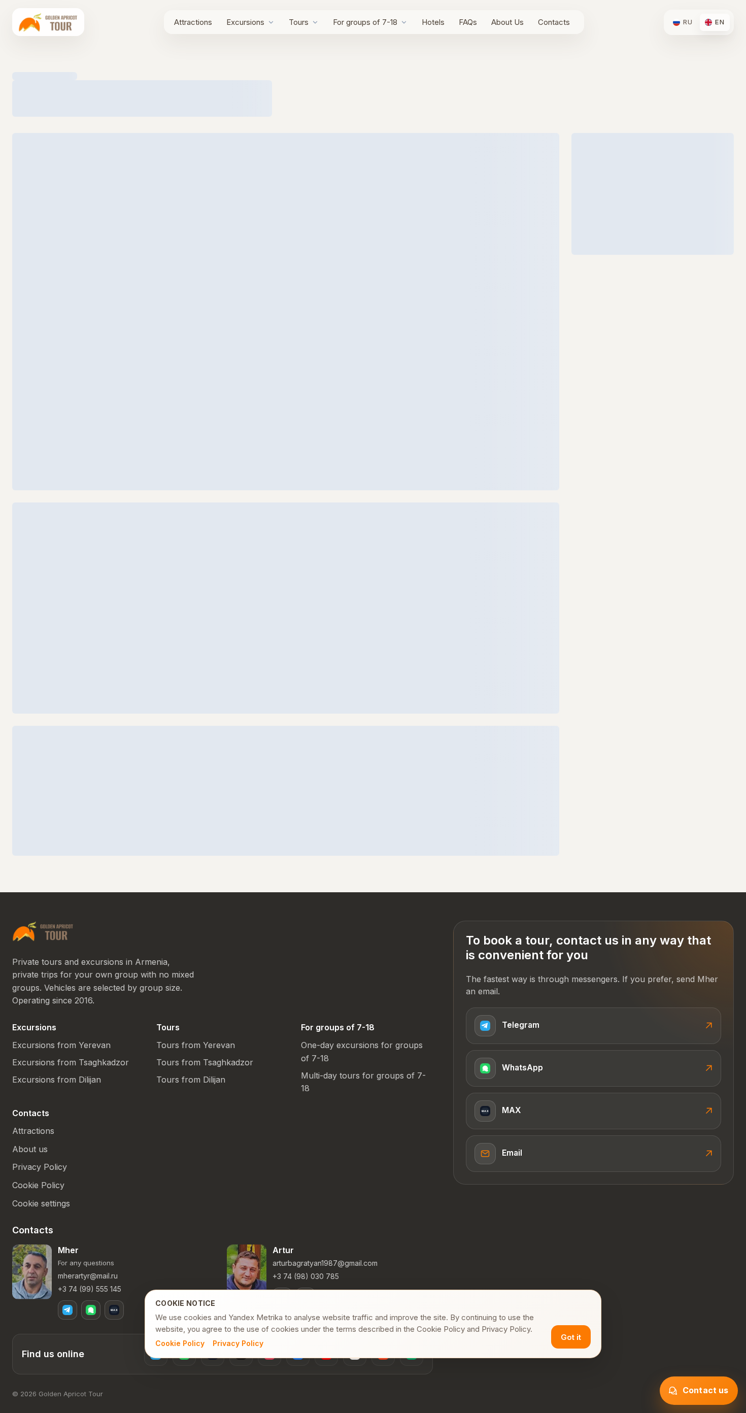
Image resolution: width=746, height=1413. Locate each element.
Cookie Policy (180, 1343)
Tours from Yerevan (195, 1045)
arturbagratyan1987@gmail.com (325, 1263)
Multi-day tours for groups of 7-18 (363, 1082)
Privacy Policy (238, 1343)
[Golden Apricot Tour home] (48, 22)
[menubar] (372, 22)
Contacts (30, 1113)
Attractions (33, 1131)
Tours (168, 1027)
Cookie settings (41, 1203)
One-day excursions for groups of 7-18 (362, 1051)
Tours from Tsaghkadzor (204, 1062)
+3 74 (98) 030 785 (306, 1276)
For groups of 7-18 (338, 1027)
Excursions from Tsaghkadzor (70, 1062)
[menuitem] (193, 22)
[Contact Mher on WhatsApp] (90, 1310)
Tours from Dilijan (190, 1079)
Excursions (34, 1027)
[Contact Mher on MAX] (114, 1310)
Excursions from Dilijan (56, 1079)
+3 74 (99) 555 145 (89, 1289)
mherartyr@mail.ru (88, 1275)
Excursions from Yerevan (61, 1045)
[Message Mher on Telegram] (67, 1310)
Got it (571, 1337)
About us (30, 1149)
